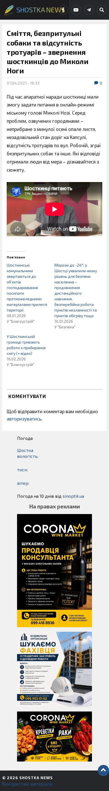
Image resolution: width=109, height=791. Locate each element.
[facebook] (63, 10)
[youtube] (76, 10)
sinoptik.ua (73, 496)
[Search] (102, 10)
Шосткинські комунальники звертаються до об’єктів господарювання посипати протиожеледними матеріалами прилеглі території (27, 287)
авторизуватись (24, 418)
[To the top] (103, 770)
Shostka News (36, 777)
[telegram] (89, 10)
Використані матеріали (27, 784)
